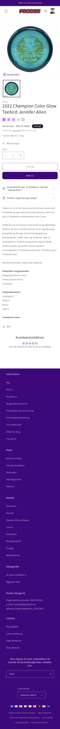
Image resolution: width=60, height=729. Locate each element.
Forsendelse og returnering (20, 410)
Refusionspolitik (44, 713)
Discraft (10, 513)
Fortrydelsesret (14, 424)
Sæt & (14, 479)
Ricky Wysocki (13, 647)
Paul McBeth (12, 626)
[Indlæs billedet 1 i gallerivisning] (11, 88)
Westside (13, 555)
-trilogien (18, 520)
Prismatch (11, 438)
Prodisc (18, 713)
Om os (9, 389)
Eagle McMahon (14, 640)
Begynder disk (13, 581)
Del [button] (8, 326)
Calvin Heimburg (14, 633)
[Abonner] (50, 674)
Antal (4, 149)
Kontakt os (11, 396)
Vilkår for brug (13, 431)
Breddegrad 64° (14, 541)
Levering (16, 130)
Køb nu (30, 175)
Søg (8, 382)
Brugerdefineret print (17, 403)
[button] (6, 11)
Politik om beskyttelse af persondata (25, 718)
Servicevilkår (47, 718)
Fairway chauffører (15, 465)
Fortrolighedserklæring (17, 417)
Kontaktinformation (39, 722)
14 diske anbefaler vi (16, 574)
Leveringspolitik (21, 722)
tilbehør (10, 486)
